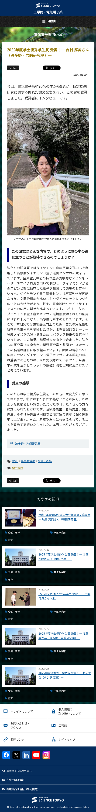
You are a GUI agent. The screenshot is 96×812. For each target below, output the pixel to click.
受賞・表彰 (45, 461)
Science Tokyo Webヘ (19, 770)
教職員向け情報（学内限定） (23, 789)
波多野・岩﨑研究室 (27, 443)
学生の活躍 (28, 461)
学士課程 (17, 468)
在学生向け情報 (15, 780)
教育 (15, 461)
